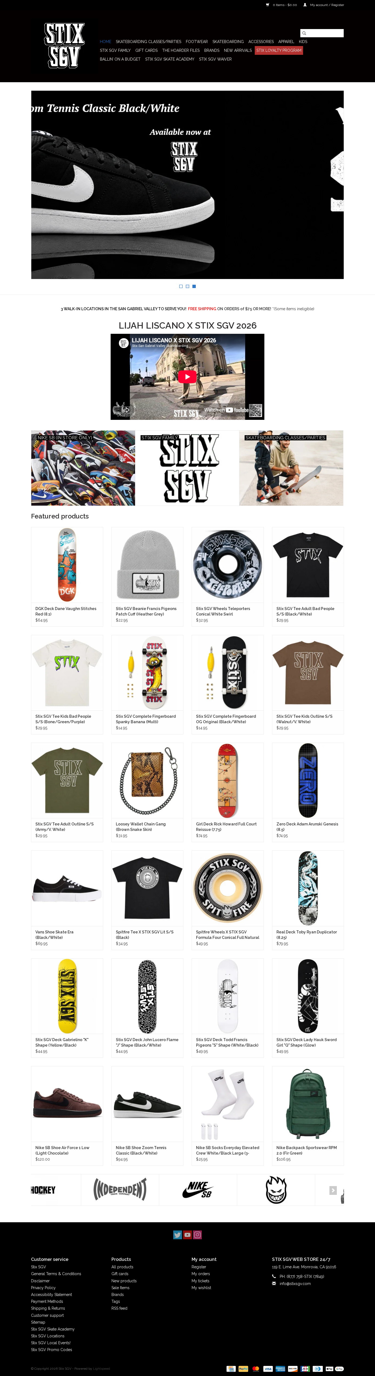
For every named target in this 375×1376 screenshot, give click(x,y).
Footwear (197, 41)
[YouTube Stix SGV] (187, 1234)
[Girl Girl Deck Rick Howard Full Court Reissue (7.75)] (228, 780)
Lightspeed (101, 1369)
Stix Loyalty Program (278, 50)
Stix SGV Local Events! (51, 1343)
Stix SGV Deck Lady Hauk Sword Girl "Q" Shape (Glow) (306, 1042)
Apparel (286, 41)
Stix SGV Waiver (215, 59)
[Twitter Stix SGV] (177, 1234)
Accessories (261, 41)
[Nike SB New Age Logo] (187, 185)
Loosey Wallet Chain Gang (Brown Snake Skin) (141, 827)
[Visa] (267, 1369)
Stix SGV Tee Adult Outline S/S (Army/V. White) (64, 827)
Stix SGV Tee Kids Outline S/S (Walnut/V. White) (304, 719)
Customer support (47, 1315)
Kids (303, 41)
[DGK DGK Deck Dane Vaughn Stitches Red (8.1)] (67, 564)
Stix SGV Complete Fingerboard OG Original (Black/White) (226, 719)
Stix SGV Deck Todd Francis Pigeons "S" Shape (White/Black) (227, 1042)
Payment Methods (47, 1301)
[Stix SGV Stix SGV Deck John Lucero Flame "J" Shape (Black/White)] (147, 996)
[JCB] (304, 1369)
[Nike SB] (148, 1190)
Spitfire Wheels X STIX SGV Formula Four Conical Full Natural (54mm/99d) (227, 935)
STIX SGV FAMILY (115, 50)
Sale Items (120, 1288)
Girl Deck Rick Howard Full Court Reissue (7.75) (226, 827)
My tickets (200, 1281)
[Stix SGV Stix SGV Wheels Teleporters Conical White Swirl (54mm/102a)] (228, 564)
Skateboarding (228, 41)
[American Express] (280, 1369)
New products (124, 1281)
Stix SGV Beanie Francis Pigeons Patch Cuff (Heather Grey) (146, 611)
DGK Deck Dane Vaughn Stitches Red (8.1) (65, 611)
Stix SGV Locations (48, 1336)
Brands (211, 50)
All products (122, 1267)
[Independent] (70, 1190)
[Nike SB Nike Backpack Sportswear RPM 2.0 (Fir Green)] (308, 1103)
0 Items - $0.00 (285, 5)
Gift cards (146, 50)
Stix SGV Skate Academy (169, 59)
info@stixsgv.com (295, 1283)
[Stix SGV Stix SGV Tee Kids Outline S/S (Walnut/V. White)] (308, 672)
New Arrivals (238, 50)
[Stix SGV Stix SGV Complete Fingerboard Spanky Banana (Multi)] (147, 672)
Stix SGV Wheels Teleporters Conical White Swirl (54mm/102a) (223, 611)
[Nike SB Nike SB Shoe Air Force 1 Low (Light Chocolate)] (67, 1103)
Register (199, 1267)
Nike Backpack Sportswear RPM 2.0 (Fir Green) (306, 1150)
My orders (201, 1274)
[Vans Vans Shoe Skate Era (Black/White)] (67, 888)
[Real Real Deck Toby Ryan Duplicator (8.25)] (308, 888)
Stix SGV (38, 1267)
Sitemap (38, 1322)
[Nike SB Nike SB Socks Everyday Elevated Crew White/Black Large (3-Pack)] (228, 1103)
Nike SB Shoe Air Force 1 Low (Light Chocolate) (62, 1150)
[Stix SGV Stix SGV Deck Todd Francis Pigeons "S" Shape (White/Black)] (228, 996)
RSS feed (119, 1308)
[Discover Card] (292, 1369)
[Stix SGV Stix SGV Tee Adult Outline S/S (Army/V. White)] (67, 780)
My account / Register (326, 5)
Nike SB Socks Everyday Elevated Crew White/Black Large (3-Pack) (227, 1151)
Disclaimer (40, 1281)
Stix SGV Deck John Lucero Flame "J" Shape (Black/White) (147, 1042)
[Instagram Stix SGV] (197, 1234)
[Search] (304, 33)
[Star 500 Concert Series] (304, 1190)
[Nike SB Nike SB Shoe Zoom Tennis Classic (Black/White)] (147, 1103)
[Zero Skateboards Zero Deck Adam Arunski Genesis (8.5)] (308, 780)
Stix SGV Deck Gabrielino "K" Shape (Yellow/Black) (61, 1042)
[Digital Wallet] (334, 1369)
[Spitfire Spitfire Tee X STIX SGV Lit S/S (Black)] (147, 888)
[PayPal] (243, 1369)
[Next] (333, 1190)
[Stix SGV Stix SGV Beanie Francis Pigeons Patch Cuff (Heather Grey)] (147, 564)
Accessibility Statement (51, 1294)
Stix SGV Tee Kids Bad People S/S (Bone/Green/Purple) (63, 719)
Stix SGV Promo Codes (51, 1349)
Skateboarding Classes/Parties (148, 41)
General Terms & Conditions (56, 1274)
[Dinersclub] (317, 1369)
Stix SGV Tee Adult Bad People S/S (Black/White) (305, 611)
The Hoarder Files (181, 50)
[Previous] (42, 1190)
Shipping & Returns (48, 1308)
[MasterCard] (255, 1369)
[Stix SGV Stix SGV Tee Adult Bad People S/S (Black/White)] (308, 564)
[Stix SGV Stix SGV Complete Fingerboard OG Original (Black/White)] (228, 672)
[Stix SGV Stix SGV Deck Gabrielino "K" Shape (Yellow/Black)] (67, 996)
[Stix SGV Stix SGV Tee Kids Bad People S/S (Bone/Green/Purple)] (67, 672)
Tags (115, 1301)
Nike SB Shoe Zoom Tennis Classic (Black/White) (141, 1150)
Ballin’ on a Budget (120, 59)
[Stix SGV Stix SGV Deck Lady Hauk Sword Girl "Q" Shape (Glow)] (308, 996)
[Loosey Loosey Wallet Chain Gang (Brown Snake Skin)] (147, 780)
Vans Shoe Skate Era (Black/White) (54, 935)
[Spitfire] (226, 1190)
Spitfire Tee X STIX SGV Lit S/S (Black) (144, 935)
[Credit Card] (231, 1369)
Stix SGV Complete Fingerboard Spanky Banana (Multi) (146, 719)
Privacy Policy (43, 1288)
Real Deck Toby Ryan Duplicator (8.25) (306, 935)
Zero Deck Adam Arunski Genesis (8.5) (307, 827)
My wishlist (201, 1288)
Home (105, 41)
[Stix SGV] (64, 46)
